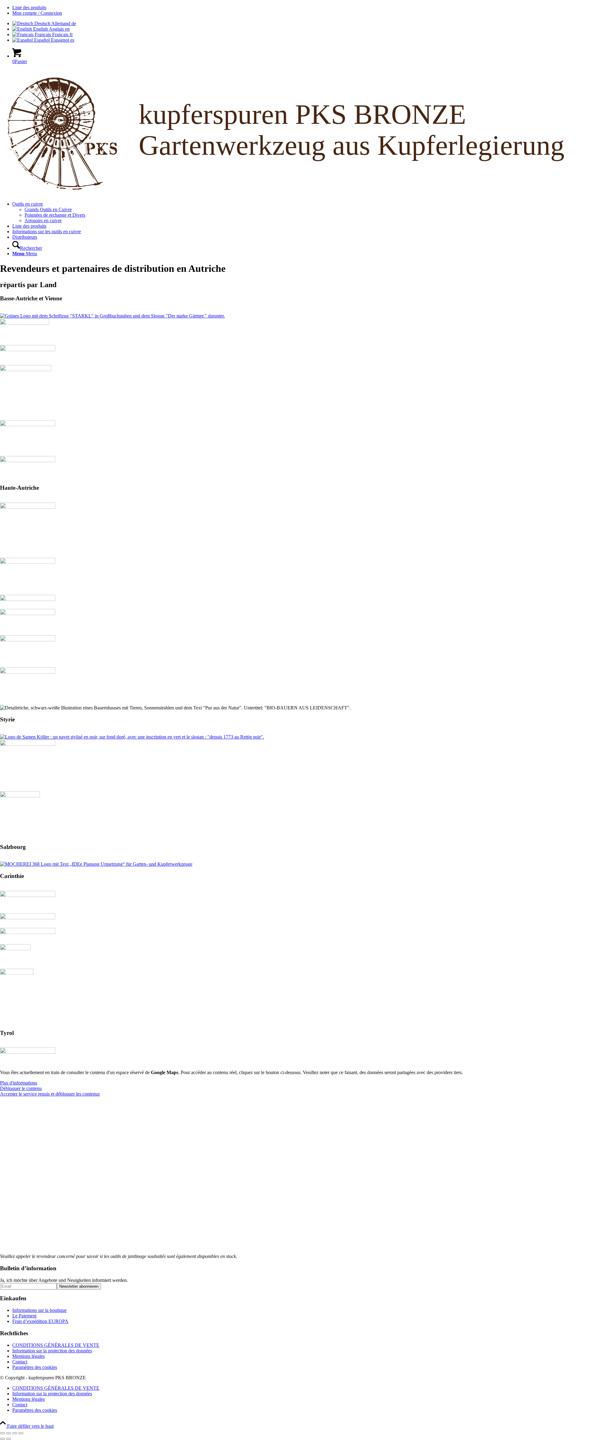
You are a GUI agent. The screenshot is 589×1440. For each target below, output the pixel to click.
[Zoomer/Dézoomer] (2, 1433)
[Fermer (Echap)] (20, 1433)
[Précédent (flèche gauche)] (2, 1439)
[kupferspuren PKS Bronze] (294, 193)
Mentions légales (28, 1356)
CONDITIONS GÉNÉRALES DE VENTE (55, 1345)
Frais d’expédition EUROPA (40, 1321)
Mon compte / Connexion (37, 13)
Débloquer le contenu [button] (21, 1088)
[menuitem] (300, 7)
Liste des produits (29, 7)
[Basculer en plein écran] (8, 1433)
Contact (19, 1361)
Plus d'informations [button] (18, 1082)
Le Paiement (24, 1315)
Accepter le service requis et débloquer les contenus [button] (50, 1093)
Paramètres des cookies (34, 1367)
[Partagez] (14, 1433)
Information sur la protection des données (52, 1350)
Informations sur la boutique (39, 1310)
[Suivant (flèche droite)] (8, 1439)
